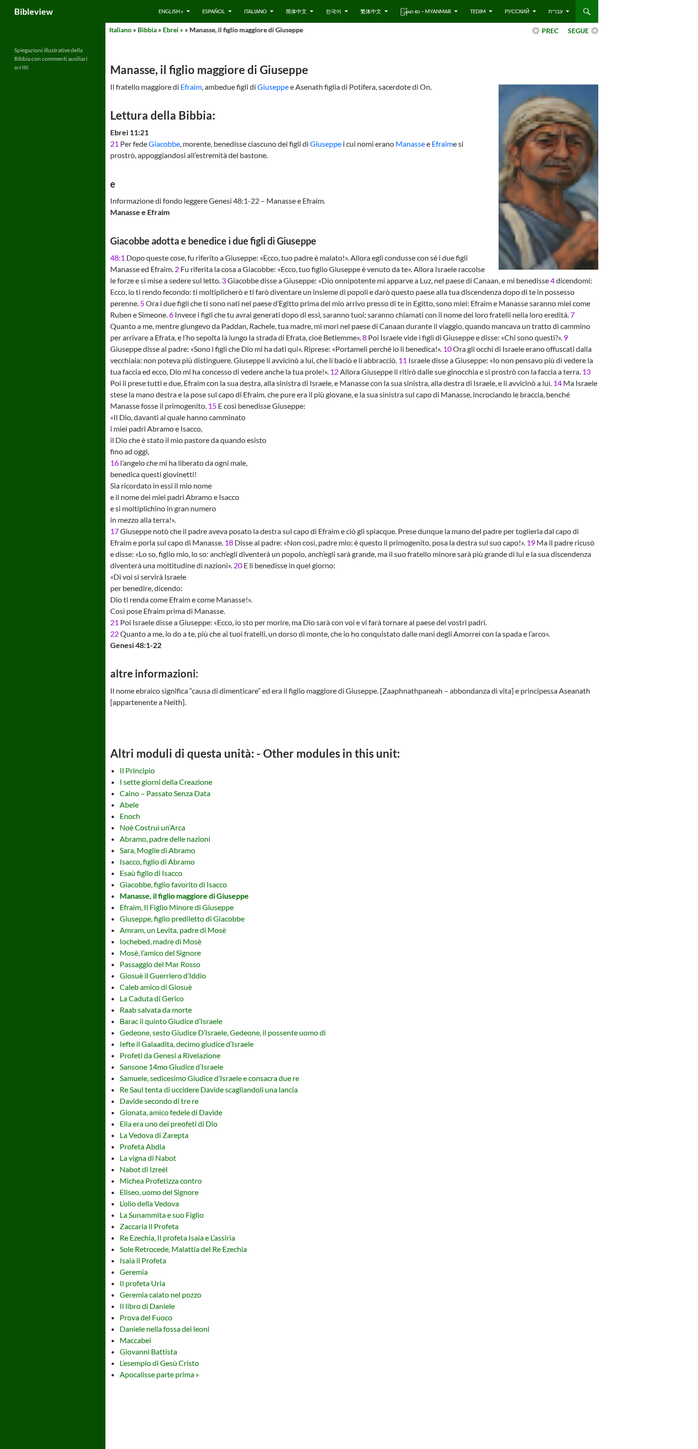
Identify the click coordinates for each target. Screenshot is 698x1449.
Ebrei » (173, 30)
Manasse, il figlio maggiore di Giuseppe (184, 895)
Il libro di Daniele (147, 1305)
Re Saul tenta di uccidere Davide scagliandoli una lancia (209, 1089)
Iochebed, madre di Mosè (160, 941)
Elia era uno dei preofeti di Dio (168, 1123)
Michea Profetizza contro (161, 1180)
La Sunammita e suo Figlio (162, 1214)
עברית (555, 11)
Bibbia (147, 30)
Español (213, 11)
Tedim (478, 11)
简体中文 (296, 11)
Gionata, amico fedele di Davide (171, 1112)
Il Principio (137, 770)
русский (517, 11)
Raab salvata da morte (156, 1009)
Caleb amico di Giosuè (156, 986)
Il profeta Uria (142, 1283)
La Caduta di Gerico (152, 998)
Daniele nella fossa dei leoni (164, 1328)
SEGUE (578, 31)
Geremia (134, 1271)
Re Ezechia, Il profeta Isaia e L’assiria (177, 1237)
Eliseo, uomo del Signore (159, 1191)
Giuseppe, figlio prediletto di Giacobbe (182, 918)
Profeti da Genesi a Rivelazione (170, 1055)
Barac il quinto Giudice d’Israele (171, 1021)
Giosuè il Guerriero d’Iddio (163, 975)
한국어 (333, 11)
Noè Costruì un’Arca (152, 827)
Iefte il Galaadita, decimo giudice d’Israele (187, 1043)
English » (171, 11)
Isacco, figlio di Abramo (157, 861)
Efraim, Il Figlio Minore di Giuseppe (177, 907)
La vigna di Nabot (148, 1157)
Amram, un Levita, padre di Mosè (173, 929)
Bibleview (33, 11)
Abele (129, 804)
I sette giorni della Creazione (166, 781)
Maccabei (135, 1340)
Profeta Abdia (142, 1146)
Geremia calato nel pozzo (160, 1294)
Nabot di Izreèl (144, 1169)
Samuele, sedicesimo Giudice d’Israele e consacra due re (209, 1077)
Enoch (130, 815)
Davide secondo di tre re (159, 1100)
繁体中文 (370, 11)
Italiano (255, 11)
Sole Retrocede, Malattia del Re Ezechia (183, 1248)
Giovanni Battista (148, 1351)
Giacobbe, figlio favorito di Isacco (173, 884)
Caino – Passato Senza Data (165, 793)
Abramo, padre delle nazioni (165, 838)
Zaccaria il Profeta (149, 1226)
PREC (550, 31)
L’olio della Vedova (149, 1203)
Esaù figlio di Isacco (151, 872)
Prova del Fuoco (146, 1317)
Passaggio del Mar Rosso (160, 964)
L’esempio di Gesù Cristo (159, 1362)
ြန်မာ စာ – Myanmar (425, 11)
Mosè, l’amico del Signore (160, 952)
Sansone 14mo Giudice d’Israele (171, 1066)
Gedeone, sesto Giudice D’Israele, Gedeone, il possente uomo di (223, 1032)
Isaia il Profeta (143, 1260)
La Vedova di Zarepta (154, 1134)
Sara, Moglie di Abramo (157, 850)
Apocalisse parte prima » (159, 1374)
